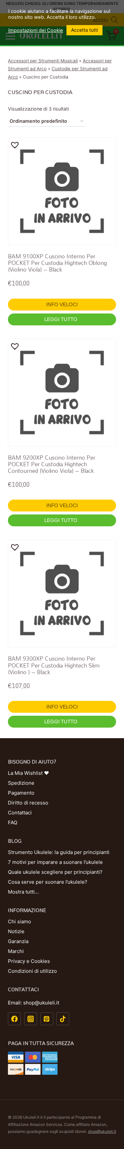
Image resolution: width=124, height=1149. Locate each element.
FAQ (12, 822)
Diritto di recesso (28, 803)
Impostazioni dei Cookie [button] (35, 30)
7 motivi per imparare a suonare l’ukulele (55, 862)
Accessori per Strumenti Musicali (43, 60)
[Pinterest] (46, 1018)
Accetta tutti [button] (84, 30)
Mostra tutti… (23, 892)
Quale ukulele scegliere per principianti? (55, 872)
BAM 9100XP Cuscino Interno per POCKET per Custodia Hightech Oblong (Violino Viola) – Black (57, 263)
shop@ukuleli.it (102, 1131)
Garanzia (18, 941)
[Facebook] (14, 1018)
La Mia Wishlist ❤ (28, 773)
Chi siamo (19, 921)
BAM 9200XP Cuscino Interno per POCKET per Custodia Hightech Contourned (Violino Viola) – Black (51, 464)
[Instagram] (30, 1018)
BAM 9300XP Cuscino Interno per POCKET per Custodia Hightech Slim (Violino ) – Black (54, 665)
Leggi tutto (61, 319)
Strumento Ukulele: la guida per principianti (58, 852)
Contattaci (20, 812)
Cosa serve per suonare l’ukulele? (47, 882)
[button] (16, 144)
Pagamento (21, 793)
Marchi (16, 951)
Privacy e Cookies (29, 961)
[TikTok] (62, 1018)
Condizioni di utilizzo (32, 971)
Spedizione (21, 783)
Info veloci (62, 304)
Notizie (16, 931)
